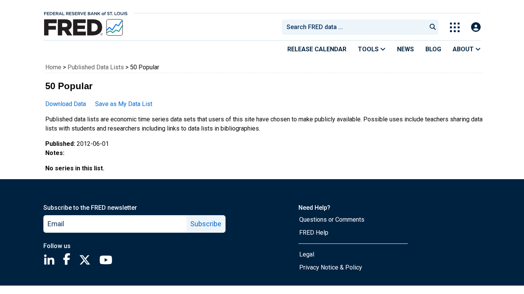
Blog (433, 49)
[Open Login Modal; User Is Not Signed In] (476, 27)
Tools (369, 49)
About (464, 49)
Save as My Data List (123, 104)
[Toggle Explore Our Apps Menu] (455, 27)
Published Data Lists (96, 67)
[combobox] (353, 27)
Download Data (65, 104)
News (405, 49)
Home (53, 67)
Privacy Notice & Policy (330, 267)
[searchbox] (355, 27)
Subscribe (205, 224)
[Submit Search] (432, 27)
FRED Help (313, 232)
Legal (306, 254)
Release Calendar (316, 49)
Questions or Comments (331, 219)
